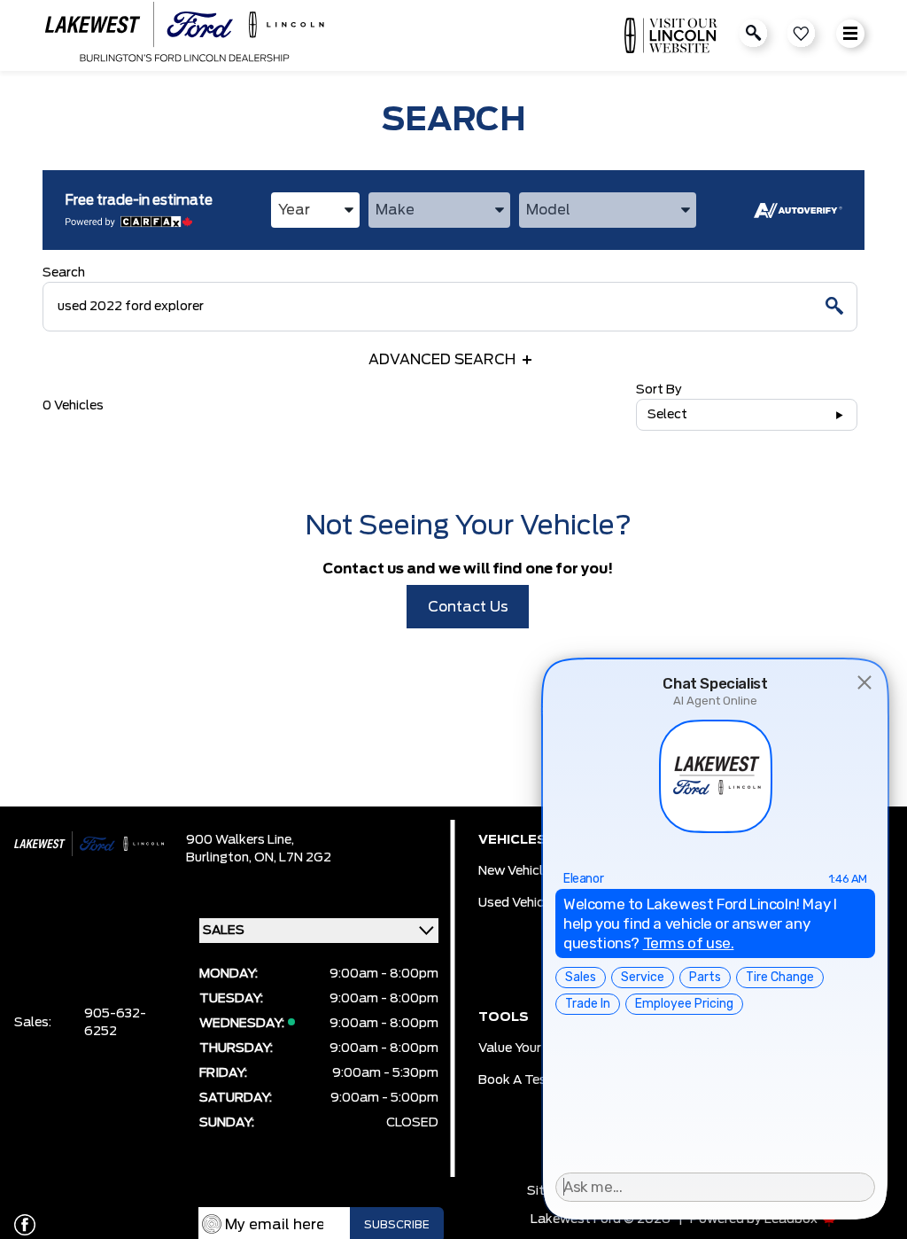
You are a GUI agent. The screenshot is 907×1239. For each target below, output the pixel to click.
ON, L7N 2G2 (292, 858)
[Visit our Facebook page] (24, 1224)
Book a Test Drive (532, 1080)
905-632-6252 (115, 1023)
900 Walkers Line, (240, 840)
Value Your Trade (529, 1048)
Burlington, (220, 858)
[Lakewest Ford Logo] (184, 35)
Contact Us (468, 607)
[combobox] (315, 210)
